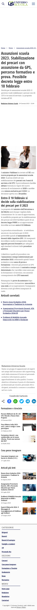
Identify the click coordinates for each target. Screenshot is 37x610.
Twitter (21, 401)
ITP (3, 548)
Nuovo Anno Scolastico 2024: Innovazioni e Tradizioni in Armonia (17, 303)
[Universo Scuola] (18, 5)
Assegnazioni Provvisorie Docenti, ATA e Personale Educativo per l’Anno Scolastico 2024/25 (18, 310)
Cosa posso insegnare (9, 564)
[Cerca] (3, 3)
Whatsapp (15, 401)
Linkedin (34, 401)
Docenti (4, 536)
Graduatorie (6, 572)
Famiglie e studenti (8, 544)
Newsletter (5, 596)
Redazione (5, 592)
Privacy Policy (21, 607)
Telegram (28, 401)
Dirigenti (5, 532)
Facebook (9, 401)
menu (33, 3)
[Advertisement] (18, 27)
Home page (5, 589)
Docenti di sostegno (8, 540)
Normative (5, 580)
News (4, 576)
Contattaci (5, 600)
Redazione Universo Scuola (9, 103)
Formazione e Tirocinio (9, 568)
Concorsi (4, 560)
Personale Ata (6, 552)
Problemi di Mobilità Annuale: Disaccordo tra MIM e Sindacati (15, 318)
